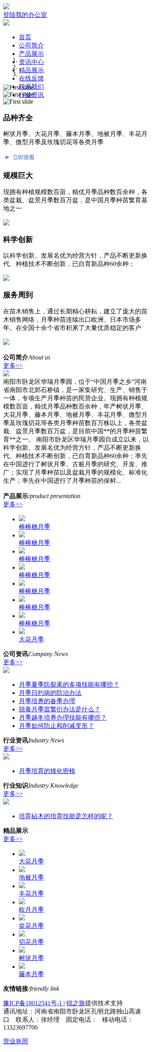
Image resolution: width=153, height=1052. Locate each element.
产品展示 (31, 53)
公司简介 (31, 45)
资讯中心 (31, 62)
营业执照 (15, 1041)
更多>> (13, 365)
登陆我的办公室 (25, 14)
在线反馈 (31, 78)
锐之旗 (75, 1003)
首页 (25, 37)
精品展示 (31, 70)
